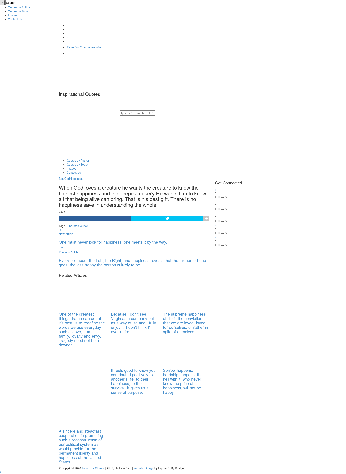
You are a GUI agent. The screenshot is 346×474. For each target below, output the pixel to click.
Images (12, 15)
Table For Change (93, 468)
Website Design (144, 468)
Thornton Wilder (77, 226)
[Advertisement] (245, 307)
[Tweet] (167, 218)
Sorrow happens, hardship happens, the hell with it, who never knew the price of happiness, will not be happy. (183, 381)
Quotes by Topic (18, 11)
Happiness (76, 178)
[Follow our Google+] (215, 213)
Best (61, 178)
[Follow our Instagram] (215, 225)
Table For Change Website (84, 47)
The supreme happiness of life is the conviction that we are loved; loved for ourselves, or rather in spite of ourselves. (185, 322)
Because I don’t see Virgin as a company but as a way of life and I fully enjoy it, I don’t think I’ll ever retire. (133, 322)
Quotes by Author (19, 7)
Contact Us (15, 19)
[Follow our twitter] (215, 189)
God (67, 178)
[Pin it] (215, 237)
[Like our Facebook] (215, 201)
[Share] (95, 218)
